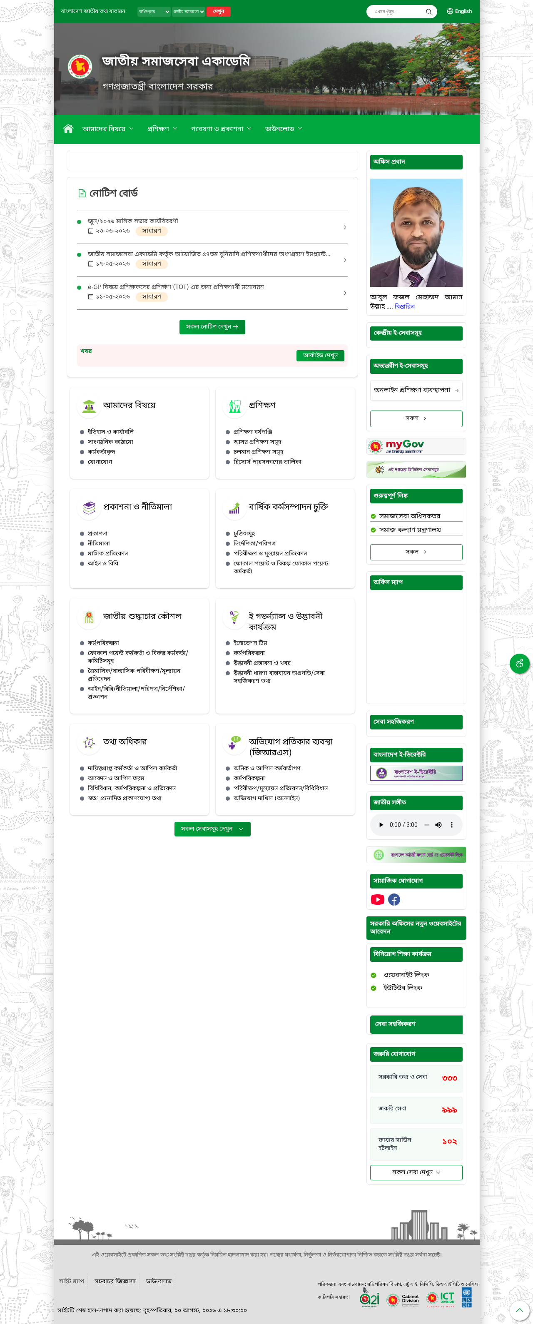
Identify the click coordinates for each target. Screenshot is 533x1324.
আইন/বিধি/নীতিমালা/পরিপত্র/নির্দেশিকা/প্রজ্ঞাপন (136, 693)
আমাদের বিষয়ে (104, 129)
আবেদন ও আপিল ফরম (116, 779)
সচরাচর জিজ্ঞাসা (115, 1282)
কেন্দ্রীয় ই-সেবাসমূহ (398, 333)
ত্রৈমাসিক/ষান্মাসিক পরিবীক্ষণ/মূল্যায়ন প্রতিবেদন (134, 675)
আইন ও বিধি (103, 564)
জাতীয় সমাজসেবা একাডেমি (176, 62)
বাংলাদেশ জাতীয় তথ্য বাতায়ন (93, 11)
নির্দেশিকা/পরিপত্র (255, 544)
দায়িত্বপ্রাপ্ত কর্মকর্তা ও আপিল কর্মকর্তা (132, 769)
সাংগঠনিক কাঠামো (110, 442)
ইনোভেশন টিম (250, 643)
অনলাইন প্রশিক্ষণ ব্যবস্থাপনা (412, 390)
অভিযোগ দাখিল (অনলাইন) (267, 799)
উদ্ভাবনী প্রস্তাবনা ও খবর (262, 663)
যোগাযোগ (100, 462)
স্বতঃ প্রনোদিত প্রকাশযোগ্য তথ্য (125, 799)
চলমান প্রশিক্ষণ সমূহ (258, 452)
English (463, 11)
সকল (412, 419)
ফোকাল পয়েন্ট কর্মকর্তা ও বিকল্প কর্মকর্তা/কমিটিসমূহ (138, 657)
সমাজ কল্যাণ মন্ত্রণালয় (410, 530)
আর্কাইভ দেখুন (320, 356)
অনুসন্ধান (429, 11)
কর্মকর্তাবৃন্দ (101, 452)
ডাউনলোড (280, 129)
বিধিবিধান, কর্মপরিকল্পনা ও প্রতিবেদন (132, 789)
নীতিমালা (99, 544)
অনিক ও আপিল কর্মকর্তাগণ (267, 769)
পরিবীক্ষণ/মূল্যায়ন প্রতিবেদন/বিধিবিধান (281, 789)
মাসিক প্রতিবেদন (108, 554)
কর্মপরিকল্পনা (103, 643)
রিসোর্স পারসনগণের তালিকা (267, 462)
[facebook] (394, 904)
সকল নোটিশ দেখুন (209, 327)
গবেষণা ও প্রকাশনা (218, 129)
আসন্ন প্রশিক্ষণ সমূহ (257, 442)
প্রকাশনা (97, 534)
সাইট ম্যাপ (71, 1282)
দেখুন (218, 11)
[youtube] (378, 904)
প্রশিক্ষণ (159, 129)
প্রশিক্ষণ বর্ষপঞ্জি (253, 432)
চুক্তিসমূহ (244, 534)
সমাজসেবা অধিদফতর (410, 516)
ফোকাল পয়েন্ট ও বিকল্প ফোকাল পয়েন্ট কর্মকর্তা (281, 568)
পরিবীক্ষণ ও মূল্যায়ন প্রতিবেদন (270, 554)
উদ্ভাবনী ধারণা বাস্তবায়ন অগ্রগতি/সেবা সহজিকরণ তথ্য (279, 677)
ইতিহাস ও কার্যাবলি (111, 432)
